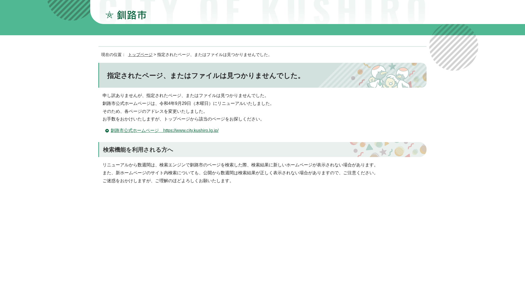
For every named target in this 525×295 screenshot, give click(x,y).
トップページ (140, 54)
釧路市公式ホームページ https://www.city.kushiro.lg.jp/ (164, 130)
